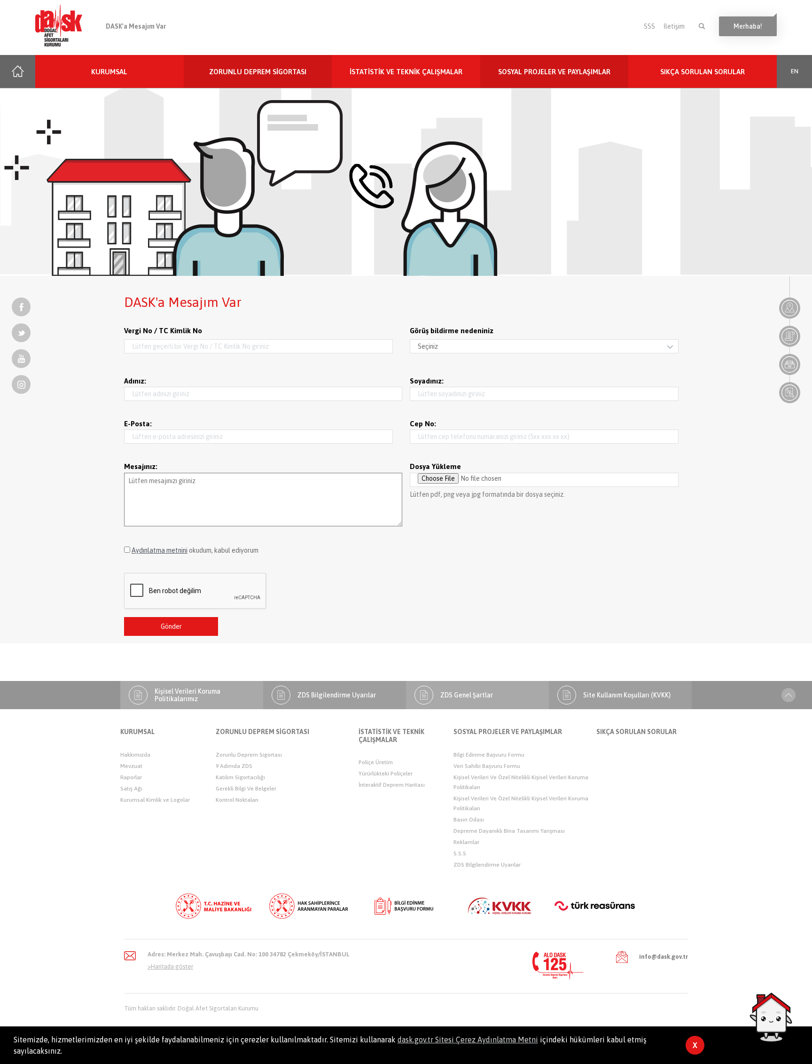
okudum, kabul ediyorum (195, 550)
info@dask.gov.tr (663, 956)
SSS (649, 26)
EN (794, 71)
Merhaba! (748, 26)
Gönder (171, 626)
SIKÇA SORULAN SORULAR (702, 72)
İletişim (674, 26)
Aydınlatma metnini (159, 550)
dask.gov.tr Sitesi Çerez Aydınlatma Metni (468, 1039)
